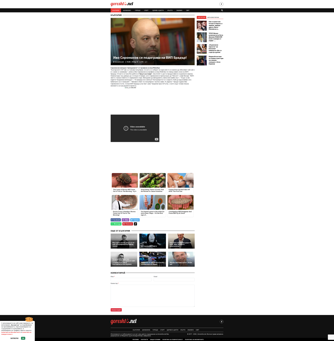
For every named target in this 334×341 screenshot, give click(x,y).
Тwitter (136, 220)
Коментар (115, 283)
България (115, 10)
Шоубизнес (127, 10)
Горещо (137, 10)
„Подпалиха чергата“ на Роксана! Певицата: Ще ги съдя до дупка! (215, 48)
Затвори (14, 338)
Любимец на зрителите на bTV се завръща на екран (152, 263)
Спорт (146, 10)
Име (113, 276)
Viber (126, 220)
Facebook (116, 220)
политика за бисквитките (10, 332)
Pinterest (129, 224)
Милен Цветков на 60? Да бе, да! (181, 263)
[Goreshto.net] (124, 321)
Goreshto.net (119, 62)
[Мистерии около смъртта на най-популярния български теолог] (124, 241)
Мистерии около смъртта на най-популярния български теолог (123, 244)
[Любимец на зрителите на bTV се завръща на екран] (152, 259)
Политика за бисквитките (194, 339)
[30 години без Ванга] (152, 241)
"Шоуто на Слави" (145, 74)
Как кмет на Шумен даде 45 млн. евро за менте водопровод (180, 244)
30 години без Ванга (149, 246)
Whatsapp (117, 224)
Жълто (170, 10)
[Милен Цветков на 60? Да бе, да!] (181, 259)
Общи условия (155, 339)
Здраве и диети (158, 10)
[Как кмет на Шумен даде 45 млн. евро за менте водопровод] (181, 241)
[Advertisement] (131, 156)
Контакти (144, 339)
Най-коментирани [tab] (213, 17)
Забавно (179, 10)
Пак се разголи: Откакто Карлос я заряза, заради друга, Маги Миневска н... (215, 25)
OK (23, 338)
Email (155, 276)
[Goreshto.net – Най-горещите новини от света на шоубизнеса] (122, 4)
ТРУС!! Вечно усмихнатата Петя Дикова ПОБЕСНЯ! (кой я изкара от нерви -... (216, 37)
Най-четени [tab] (201, 17)
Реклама (136, 339)
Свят (187, 10)
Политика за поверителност (172, 339)
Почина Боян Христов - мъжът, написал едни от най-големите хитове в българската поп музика (123, 261)
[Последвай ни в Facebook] (221, 4)
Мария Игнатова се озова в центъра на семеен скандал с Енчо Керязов (216, 60)
